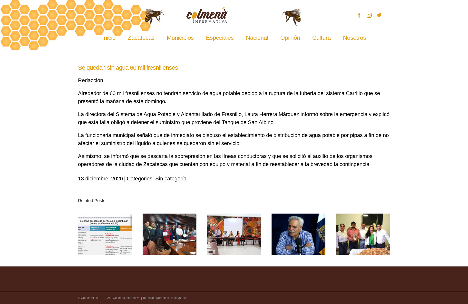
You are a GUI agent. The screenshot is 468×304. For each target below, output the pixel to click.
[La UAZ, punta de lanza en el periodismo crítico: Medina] (298, 234)
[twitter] (379, 15)
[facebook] (359, 15)
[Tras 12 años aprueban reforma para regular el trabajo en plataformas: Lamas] (105, 234)
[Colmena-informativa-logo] (207, 10)
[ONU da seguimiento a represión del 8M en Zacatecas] (234, 234)
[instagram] (369, 15)
